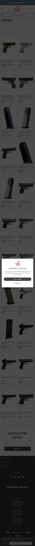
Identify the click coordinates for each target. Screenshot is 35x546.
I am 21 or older (17, 279)
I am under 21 (17, 283)
